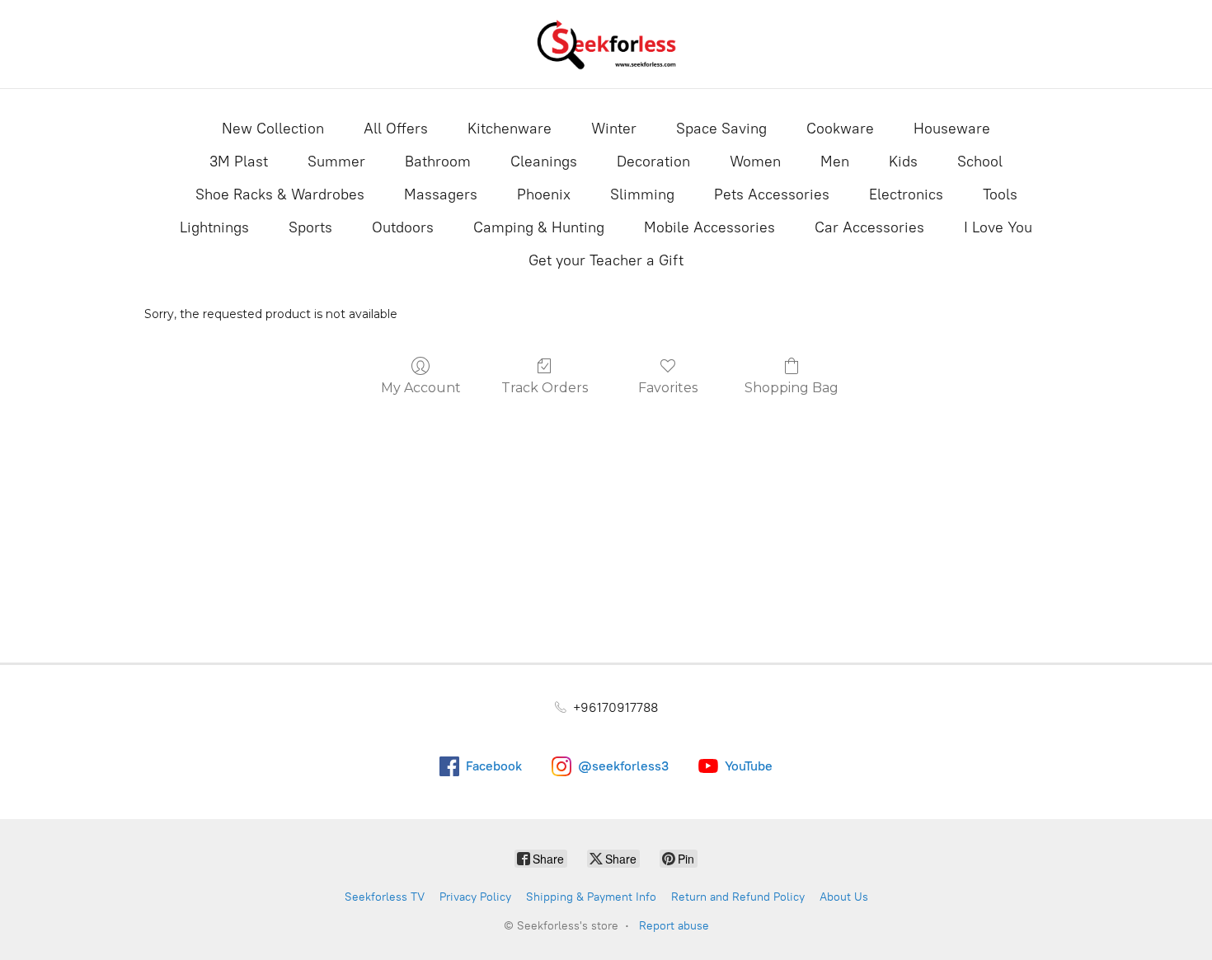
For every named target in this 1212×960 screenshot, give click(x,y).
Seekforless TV (385, 897)
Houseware (952, 128)
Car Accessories (869, 227)
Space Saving (721, 128)
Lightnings (214, 227)
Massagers (440, 194)
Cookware (840, 128)
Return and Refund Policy (738, 897)
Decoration (653, 161)
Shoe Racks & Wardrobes (279, 194)
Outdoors (403, 227)
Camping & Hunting (538, 227)
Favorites (668, 388)
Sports (310, 227)
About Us (844, 897)
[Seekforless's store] (606, 44)
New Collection (273, 128)
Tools (1000, 194)
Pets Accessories (771, 194)
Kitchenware (509, 128)
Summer (336, 161)
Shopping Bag (792, 388)
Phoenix (544, 194)
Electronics (906, 194)
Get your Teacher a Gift (606, 260)
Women (755, 161)
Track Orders (544, 388)
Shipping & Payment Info (591, 897)
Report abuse (674, 926)
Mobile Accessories (709, 227)
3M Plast (238, 161)
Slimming (642, 194)
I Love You (998, 227)
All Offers (396, 128)
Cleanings (543, 161)
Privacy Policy (475, 897)
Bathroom (438, 161)
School (980, 161)
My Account (421, 388)
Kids (903, 161)
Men (834, 161)
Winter (614, 128)
